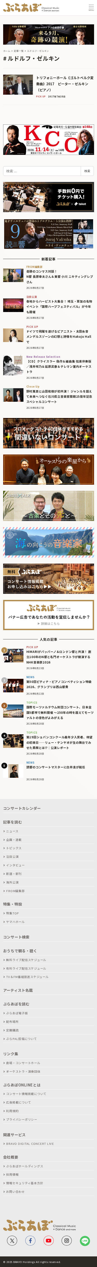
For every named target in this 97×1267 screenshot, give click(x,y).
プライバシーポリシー (21, 1119)
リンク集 (10, 1053)
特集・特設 (12, 904)
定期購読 (12, 1030)
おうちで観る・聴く (20, 950)
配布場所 (12, 1021)
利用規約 (12, 1111)
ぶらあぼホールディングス (24, 1166)
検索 (87, 171)
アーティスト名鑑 (18, 990)
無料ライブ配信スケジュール (26, 960)
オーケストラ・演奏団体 (23, 1071)
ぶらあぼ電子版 (17, 1013)
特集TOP (12, 913)
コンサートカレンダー (22, 808)
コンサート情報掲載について (26, 1094)
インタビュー (15, 865)
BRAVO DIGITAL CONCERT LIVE (30, 1143)
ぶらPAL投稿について (21, 1039)
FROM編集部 (15, 891)
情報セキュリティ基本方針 (24, 1183)
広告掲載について (18, 1102)
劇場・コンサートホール (23, 1063)
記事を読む (12, 822)
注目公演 (12, 856)
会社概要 (10, 1157)
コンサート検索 (16, 937)
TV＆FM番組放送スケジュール (27, 977)
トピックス (14, 848)
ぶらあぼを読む (16, 1004)
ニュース (12, 831)
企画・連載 (14, 840)
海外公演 (12, 882)
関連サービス (14, 1134)
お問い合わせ (15, 1191)
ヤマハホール (15, 922)
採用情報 (12, 1174)
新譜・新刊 (14, 874)
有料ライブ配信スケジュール (26, 968)
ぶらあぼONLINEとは (22, 1085)
